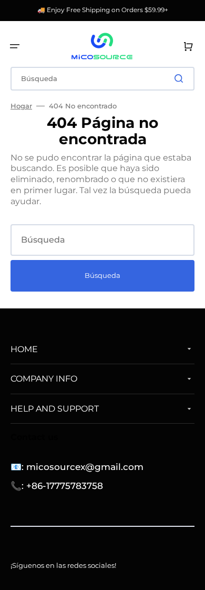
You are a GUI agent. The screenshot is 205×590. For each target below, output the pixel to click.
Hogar (21, 106)
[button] (14, 46)
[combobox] (102, 79)
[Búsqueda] (180, 78)
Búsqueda (102, 275)
